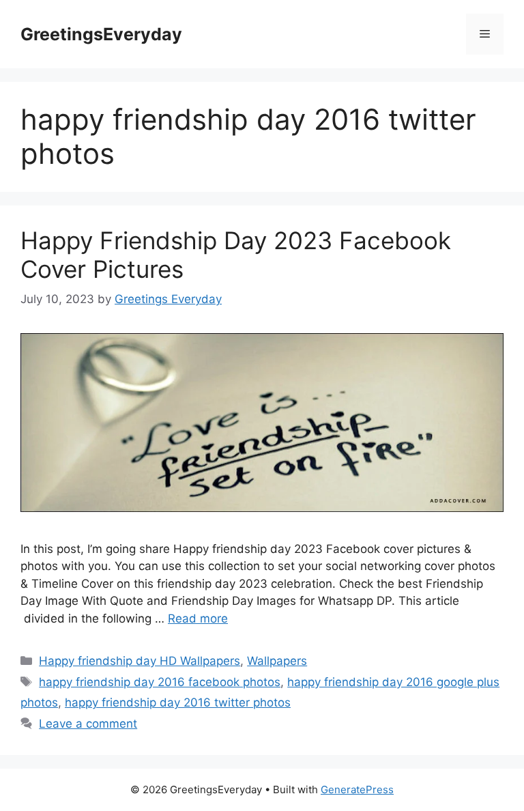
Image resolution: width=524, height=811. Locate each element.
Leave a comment (88, 723)
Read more (198, 618)
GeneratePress (357, 789)
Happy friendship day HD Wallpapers (139, 661)
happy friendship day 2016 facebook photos (159, 682)
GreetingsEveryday (101, 34)
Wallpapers (277, 661)
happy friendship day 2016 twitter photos (178, 702)
